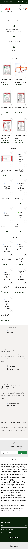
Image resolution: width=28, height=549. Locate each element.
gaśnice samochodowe (11, 464)
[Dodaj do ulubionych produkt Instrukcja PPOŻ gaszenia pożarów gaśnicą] (12, 91)
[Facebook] (10, 537)
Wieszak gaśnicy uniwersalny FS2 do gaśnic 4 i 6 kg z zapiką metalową (20, 81)
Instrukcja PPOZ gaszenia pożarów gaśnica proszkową (7, 81)
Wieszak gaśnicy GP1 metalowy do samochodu (6, 287)
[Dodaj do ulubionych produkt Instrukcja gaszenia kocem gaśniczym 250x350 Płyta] (12, 119)
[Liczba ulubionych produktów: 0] (23, 9)
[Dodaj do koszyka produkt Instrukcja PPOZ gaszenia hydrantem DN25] (25, 104)
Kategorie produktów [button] (7, 533)
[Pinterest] (18, 537)
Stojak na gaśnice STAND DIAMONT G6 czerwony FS (21, 287)
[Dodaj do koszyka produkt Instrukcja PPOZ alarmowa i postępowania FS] (25, 193)
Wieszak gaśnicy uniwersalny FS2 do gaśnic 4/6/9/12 (19, 170)
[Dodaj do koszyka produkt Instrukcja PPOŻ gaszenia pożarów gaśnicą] (11, 104)
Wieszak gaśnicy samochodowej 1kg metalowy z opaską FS (20, 259)
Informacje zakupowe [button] (7, 526)
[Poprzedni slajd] (1, 21)
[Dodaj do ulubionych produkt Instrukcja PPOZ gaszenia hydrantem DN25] (26, 91)
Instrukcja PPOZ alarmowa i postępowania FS (19, 198)
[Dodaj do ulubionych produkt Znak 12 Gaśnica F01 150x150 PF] (26, 208)
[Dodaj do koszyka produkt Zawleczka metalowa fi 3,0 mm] (11, 221)
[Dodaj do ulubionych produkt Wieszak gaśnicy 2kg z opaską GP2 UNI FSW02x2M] (12, 297)
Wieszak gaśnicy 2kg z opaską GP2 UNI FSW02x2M (6, 315)
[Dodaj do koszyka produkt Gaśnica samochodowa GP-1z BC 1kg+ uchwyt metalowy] (11, 254)
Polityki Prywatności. (16, 510)
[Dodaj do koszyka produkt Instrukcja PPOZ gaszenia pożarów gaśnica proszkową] (11, 76)
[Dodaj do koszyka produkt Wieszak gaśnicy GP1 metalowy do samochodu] (11, 282)
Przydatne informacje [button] (7, 529)
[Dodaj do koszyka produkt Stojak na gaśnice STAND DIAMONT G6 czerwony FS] (25, 282)
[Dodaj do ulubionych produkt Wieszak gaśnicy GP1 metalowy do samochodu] (12, 269)
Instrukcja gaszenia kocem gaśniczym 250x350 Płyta (5, 137)
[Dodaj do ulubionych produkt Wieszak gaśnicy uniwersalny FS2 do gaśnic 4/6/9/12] (26, 152)
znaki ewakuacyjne (5, 466)
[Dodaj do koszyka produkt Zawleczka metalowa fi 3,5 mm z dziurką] (11, 193)
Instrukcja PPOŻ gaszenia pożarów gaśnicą (7, 108)
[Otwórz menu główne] (1, 9)
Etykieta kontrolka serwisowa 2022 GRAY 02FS (6, 170)
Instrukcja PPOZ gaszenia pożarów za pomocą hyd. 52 (21, 137)
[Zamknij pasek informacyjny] (26, 2)
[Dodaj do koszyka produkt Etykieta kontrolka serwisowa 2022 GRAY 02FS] (11, 165)
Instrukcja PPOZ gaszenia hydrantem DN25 (21, 108)
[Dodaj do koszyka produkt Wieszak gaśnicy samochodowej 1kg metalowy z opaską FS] (25, 254)
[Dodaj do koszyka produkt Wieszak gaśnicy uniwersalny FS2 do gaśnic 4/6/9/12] (25, 165)
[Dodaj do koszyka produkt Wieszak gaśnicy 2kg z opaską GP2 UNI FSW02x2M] (11, 310)
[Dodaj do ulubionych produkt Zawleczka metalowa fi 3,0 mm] (12, 208)
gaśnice (3, 464)
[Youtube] (15, 537)
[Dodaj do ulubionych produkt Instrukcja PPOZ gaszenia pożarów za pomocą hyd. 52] (26, 119)
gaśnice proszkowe (22, 464)
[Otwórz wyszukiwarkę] (20, 9)
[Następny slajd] (26, 21)
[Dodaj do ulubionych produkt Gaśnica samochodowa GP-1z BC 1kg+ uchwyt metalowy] (12, 241)
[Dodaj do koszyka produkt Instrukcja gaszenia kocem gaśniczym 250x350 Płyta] (11, 132)
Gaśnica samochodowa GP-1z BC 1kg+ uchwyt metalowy (6, 259)
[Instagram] (13, 537)
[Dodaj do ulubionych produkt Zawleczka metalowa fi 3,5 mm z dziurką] (12, 180)
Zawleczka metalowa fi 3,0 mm (6, 225)
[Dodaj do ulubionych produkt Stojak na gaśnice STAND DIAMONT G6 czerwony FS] (26, 269)
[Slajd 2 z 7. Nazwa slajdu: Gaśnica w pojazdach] (14, 15)
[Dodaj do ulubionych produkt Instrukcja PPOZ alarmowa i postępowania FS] (26, 180)
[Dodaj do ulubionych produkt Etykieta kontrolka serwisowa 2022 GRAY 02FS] (12, 152)
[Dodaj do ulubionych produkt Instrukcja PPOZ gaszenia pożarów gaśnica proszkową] (12, 63)
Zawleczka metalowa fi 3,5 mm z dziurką (6, 197)
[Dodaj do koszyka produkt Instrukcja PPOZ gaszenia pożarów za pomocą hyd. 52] (25, 132)
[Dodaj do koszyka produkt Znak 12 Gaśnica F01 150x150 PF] (25, 221)
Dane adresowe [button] (5, 522)
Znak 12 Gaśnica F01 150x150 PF (19, 225)
